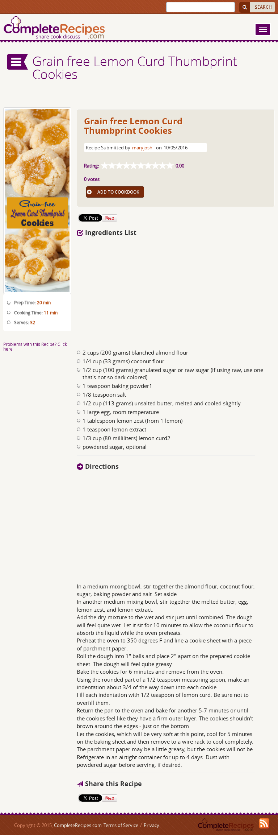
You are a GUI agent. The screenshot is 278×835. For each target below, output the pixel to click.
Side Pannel (18, 62)
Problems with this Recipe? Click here (35, 346)
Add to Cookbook (118, 192)
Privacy (151, 825)
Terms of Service (121, 825)
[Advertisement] (149, 291)
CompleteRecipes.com (78, 825)
